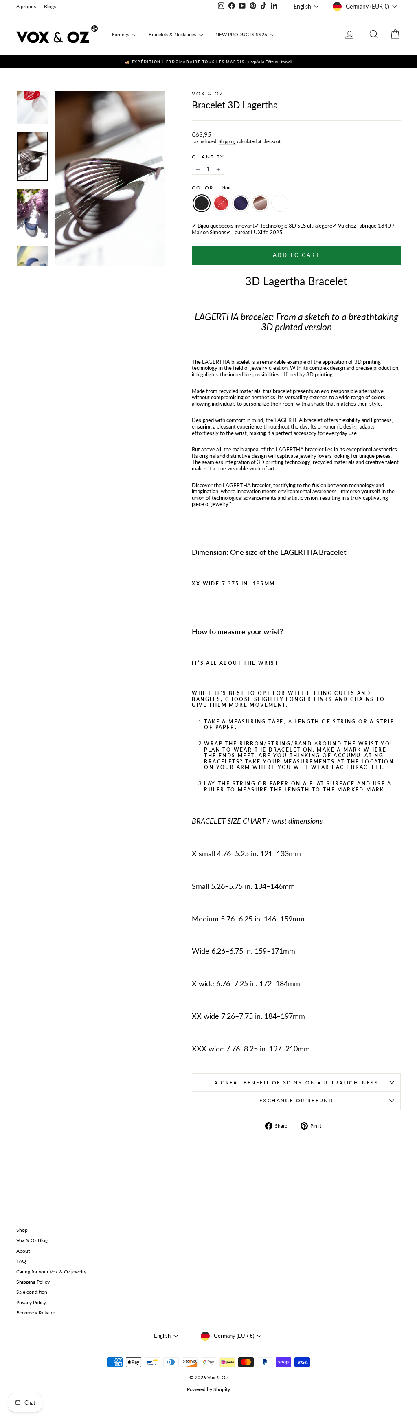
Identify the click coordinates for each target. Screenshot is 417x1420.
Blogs (50, 6)
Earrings (121, 34)
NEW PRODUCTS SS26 (241, 34)
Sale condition (31, 1292)
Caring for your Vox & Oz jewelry (51, 1271)
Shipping (227, 141)
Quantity (208, 157)
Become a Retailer (35, 1313)
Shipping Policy (33, 1282)
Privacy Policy (31, 1302)
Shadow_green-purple (280, 203)
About (23, 1251)
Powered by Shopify (208, 1389)
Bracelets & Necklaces (173, 34)
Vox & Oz (207, 93)
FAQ (21, 1261)
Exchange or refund (296, 1100)
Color (211, 188)
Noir (201, 203)
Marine (241, 203)
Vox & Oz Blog (32, 1240)
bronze (260, 203)
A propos (26, 6)
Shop (22, 1230)
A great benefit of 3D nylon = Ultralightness (296, 1082)
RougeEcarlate (221, 203)
